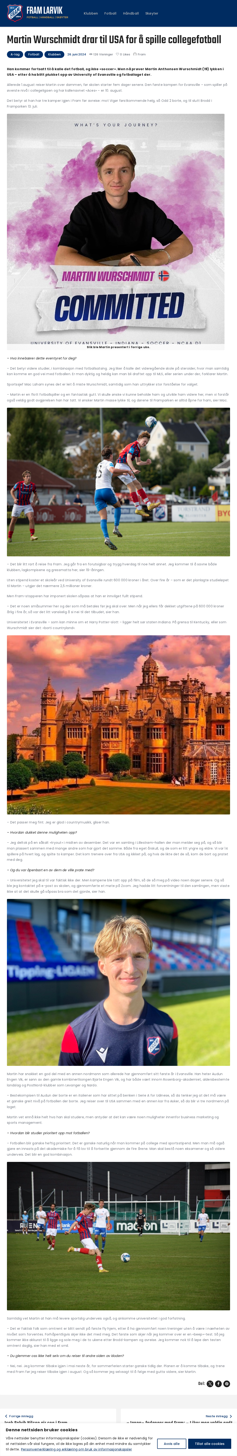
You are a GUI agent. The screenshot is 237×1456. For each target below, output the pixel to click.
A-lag (15, 54)
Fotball (33, 54)
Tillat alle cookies (210, 1443)
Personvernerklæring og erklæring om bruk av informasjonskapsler (76, 1449)
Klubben (54, 54)
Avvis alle (172, 1443)
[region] (118, 1439)
